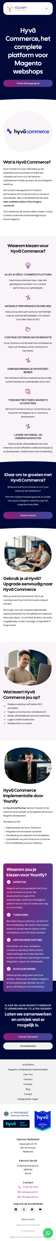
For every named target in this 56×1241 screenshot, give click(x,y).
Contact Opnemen (28, 1036)
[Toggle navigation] (46, 9)
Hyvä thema (28, 1064)
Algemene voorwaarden (28, 1224)
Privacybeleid (28, 1230)
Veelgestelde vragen (28, 1098)
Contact (28, 1094)
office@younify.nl (29, 1196)
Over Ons (28, 1074)
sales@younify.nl (30, 1191)
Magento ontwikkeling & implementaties (28, 1069)
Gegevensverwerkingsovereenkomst (28, 1236)
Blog (28, 1089)
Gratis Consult (28, 515)
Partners (28, 1079)
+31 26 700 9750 (30, 1187)
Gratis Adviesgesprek (28, 83)
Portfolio (28, 1084)
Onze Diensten (28, 1046)
